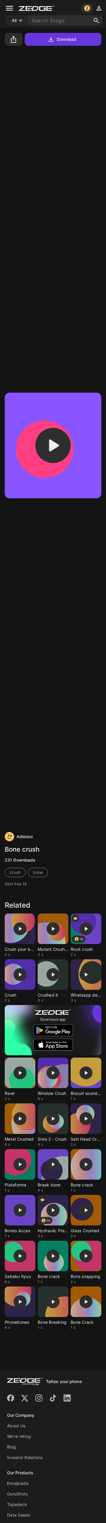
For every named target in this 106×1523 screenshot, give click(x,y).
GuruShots (17, 1493)
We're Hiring (19, 1436)
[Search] (96, 20)
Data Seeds (18, 1514)
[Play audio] (53, 445)
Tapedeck (17, 1504)
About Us (16, 1425)
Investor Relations (25, 1457)
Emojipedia (18, 1483)
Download (67, 39)
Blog (11, 1446)
